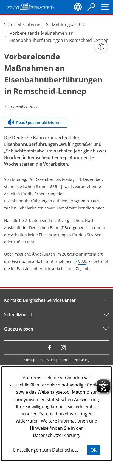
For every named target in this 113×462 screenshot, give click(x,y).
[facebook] (49, 347)
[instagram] (63, 347)
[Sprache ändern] (78, 7)
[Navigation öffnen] (105, 7)
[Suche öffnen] (91, 7)
